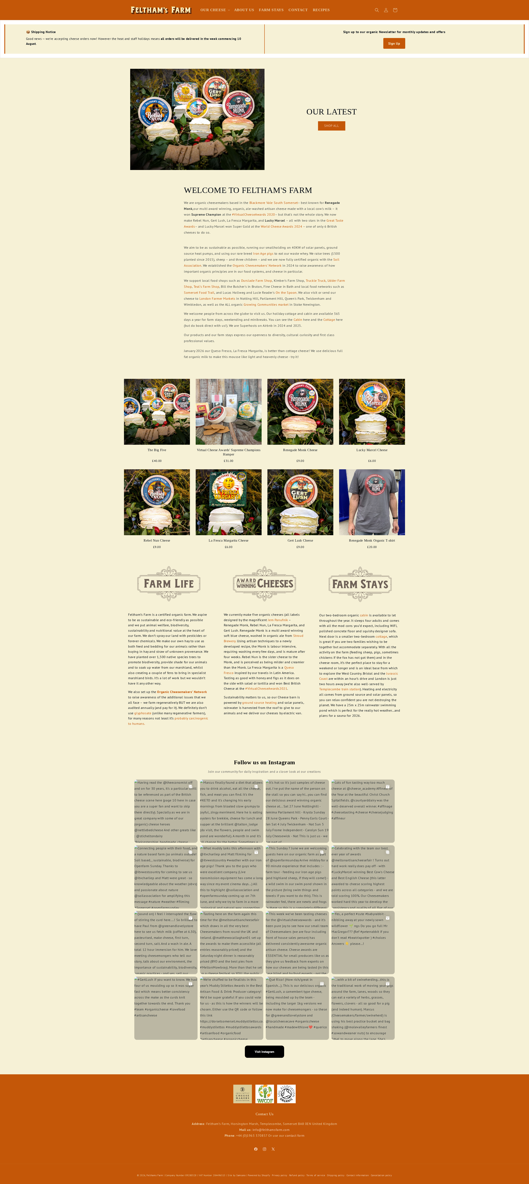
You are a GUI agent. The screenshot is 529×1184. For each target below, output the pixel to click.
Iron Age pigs (263, 253)
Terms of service (315, 1175)
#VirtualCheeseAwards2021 (266, 688)
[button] (215, 10)
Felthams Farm (155, 1175)
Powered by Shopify (259, 1175)
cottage (381, 636)
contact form (294, 1135)
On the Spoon (286, 292)
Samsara (240, 1175)
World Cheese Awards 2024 (282, 226)
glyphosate (142, 713)
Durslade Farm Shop (256, 280)
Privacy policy (279, 1175)
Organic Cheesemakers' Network (257, 265)
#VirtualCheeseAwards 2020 (253, 214)
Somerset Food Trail (199, 292)
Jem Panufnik (277, 620)
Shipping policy (335, 1175)
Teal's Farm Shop (206, 286)
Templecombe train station (339, 689)
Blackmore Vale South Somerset (273, 203)
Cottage (329, 319)
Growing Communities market (266, 304)
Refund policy (297, 1175)
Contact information (358, 1175)
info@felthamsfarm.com (271, 1129)
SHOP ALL (331, 126)
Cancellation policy (381, 1175)
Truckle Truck (316, 280)
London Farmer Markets (217, 298)
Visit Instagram (264, 1052)
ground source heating (259, 702)
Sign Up (394, 43)
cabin (364, 615)
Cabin (298, 319)
